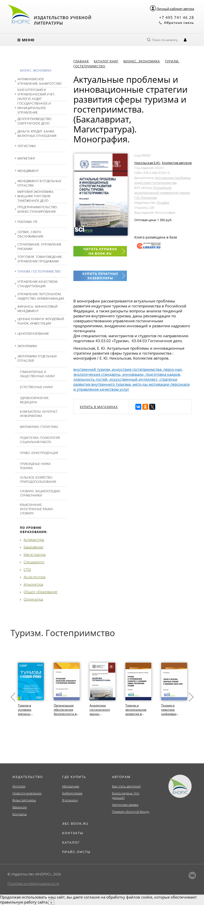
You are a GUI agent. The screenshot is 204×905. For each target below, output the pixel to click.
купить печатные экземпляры (100, 275)
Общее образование (40, 591)
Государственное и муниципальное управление (34, 108)
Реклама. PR (27, 221)
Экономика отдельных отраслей (37, 358)
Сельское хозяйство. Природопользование (38, 479)
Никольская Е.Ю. (147, 163)
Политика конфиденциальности (33, 883)
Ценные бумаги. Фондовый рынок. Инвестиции (40, 321)
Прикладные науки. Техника (35, 466)
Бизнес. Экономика (35, 70)
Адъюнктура (33, 584)
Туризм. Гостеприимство (39, 271)
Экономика (27, 346)
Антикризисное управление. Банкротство (39, 81)
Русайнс (163, 202)
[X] (152, 407)
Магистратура (35, 554)
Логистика (26, 146)
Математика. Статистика (39, 427)
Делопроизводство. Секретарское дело (34, 121)
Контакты (19, 814)
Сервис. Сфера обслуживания (30, 234)
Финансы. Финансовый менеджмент (37, 308)
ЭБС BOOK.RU (75, 823)
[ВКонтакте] (138, 407)
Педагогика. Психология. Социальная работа (40, 440)
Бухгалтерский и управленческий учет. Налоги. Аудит (36, 94)
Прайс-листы (76, 852)
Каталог (71, 842)
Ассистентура (34, 577)
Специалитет (34, 562)
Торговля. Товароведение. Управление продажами (40, 258)
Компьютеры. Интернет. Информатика (39, 414)
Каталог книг (106, 61)
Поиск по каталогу (165, 40)
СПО (27, 569)
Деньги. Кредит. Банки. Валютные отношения (36, 133)
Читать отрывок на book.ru (100, 251)
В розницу (70, 800)
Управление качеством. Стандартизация (37, 283)
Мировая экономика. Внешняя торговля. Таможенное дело (35, 196)
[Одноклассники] (145, 407)
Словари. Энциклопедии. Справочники (40, 493)
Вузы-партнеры (24, 800)
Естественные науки (36, 387)
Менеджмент (28, 170)
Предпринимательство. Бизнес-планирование (37, 209)
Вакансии (19, 807)
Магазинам (70, 786)
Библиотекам (72, 793)
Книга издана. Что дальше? (125, 795)
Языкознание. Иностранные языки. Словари (36, 509)
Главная (81, 61)
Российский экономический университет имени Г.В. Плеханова (162, 192)
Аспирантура (34, 539)
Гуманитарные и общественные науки (37, 374)
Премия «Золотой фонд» (130, 811)
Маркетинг (26, 158)
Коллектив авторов (177, 163)
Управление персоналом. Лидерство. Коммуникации (40, 296)
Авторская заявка (125, 804)
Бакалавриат (34, 547)
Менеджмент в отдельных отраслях (39, 183)
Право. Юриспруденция (39, 453)
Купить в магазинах (99, 407)
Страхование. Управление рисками (39, 246)
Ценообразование (33, 333)
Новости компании (27, 793)
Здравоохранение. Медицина (35, 400)
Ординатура (33, 599)
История (18, 786)
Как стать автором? (126, 786)
